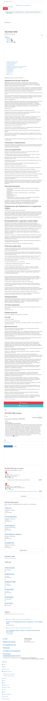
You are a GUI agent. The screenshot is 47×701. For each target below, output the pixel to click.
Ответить (17, 436)
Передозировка (10, 69)
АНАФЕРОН (9, 543)
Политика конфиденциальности (11, 655)
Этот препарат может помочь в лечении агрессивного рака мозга (23, 631)
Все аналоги (24, 550)
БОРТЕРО (9, 603)
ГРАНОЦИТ (9, 589)
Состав (8, 73)
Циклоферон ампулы (13, 534)
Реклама (6, 647)
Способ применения (11, 64)
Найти (5, 8)
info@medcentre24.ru (31, 641)
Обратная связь (9, 641)
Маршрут (11, 477)
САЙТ (7, 477)
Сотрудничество (9, 644)
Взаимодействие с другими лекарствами (14, 67)
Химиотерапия (12, 398)
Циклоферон (10, 525)
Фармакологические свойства (12, 61)
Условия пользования (11, 651)
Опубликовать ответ (8, 446)
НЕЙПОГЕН (9, 574)
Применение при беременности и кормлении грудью (17, 66)
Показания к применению (12, 62)
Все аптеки (23, 496)
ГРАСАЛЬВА (10, 568)
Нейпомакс (9, 597)
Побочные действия (10, 68)
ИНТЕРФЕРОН (11, 516)
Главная (7, 11)
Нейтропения (7, 398)
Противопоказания (10, 65)
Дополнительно (10, 74)
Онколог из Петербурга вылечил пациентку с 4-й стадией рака (24, 622)
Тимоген (8, 508)
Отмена (15, 446)
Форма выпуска (10, 72)
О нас (5, 638)
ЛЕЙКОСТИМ (10, 582)
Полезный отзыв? (10, 436)
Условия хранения (10, 70)
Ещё (6, 429)
